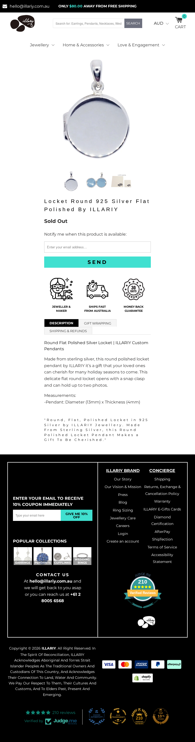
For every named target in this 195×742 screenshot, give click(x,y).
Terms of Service (162, 547)
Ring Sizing (123, 510)
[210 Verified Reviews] (143, 611)
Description (61, 323)
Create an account (123, 541)
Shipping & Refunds (68, 331)
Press (123, 494)
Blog (123, 502)
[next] (145, 108)
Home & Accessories (83, 45)
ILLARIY (49, 648)
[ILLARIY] (22, 23)
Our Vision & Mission (123, 486)
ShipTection (162, 539)
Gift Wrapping (97, 323)
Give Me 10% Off (77, 515)
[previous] (50, 108)
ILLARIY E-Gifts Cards (162, 509)
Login (123, 533)
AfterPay (162, 531)
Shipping (162, 479)
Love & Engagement (138, 45)
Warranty (162, 501)
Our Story (123, 479)
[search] (88, 23)
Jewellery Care (123, 518)
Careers (122, 525)
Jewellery (39, 45)
